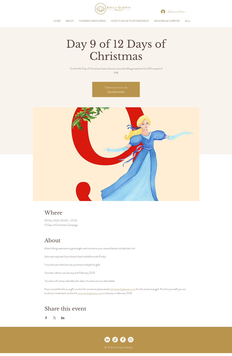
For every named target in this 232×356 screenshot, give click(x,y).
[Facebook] (123, 339)
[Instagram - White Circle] (130, 339)
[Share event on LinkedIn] (62, 317)
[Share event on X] (54, 317)
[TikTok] (115, 339)
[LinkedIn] (107, 339)
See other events (116, 91)
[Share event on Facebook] (46, 317)
